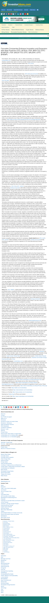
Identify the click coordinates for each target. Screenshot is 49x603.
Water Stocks (4, 475)
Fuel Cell (3, 569)
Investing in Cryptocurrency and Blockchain (11, 465)
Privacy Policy (4, 432)
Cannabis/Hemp (5, 565)
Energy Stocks (6, 530)
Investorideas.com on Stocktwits (8, 436)
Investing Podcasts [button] (29, 25)
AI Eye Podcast (4, 502)
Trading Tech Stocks (6, 474)
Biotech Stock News (5, 454)
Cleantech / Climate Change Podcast (10, 503)
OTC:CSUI (30, 63)
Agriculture (3, 555)
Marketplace (4, 516)
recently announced (14, 187)
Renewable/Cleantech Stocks (18, 32)
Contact (3, 415)
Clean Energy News (5, 459)
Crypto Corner (9, 356)
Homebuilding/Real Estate (7, 574)
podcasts (42, 351)
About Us (3, 414)
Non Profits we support (6, 417)
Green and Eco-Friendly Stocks (9, 535)
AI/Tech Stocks (6, 29)
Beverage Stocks (6, 523)
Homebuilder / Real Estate (8, 536)
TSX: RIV (14, 186)
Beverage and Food (5, 558)
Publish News (32, 9)
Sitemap (3, 430)
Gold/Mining (4, 572)
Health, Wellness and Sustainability (9, 575)
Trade (13, 27)
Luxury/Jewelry (4, 577)
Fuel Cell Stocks (6, 552)
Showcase (3, 420)
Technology (3, 588)
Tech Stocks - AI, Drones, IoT (8, 546)
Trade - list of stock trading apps (8, 488)
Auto (2, 557)
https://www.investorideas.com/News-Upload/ (26, 382)
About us (3, 9)
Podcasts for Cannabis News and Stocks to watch (13, 500)
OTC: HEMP (11, 289)
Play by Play (17, 356)
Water (2, 591)
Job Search (3, 490)
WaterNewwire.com (5, 481)
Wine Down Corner (5, 517)
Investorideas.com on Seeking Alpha (9, 435)
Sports (2, 586)
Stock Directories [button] (5, 27)
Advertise (26, 9)
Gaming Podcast (5, 508)
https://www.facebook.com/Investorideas (22, 390)
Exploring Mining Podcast (7, 505)
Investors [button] (10, 25)
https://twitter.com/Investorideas (19, 387)
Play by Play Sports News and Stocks (10, 514)
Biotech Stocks (6, 525)
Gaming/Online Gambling (7, 571)
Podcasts (3, 499)
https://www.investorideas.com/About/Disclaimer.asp (29, 379)
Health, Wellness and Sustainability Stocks (11, 537)
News (2, 485)
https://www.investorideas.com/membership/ (23, 396)
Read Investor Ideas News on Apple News (11, 433)
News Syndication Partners (7, 424)
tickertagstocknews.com (8, 384)
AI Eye (13, 359)
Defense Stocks (39, 29)
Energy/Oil (3, 568)
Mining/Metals (4, 578)
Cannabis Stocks (6, 528)
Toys (2, 589)
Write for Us (4, 418)
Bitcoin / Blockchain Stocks (8, 527)
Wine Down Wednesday (6, 509)
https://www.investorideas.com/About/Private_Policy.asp (33, 385)
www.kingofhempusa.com (35, 320)
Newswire (4, 25)
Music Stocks (4, 469)
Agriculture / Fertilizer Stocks (8, 521)
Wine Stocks (5, 549)
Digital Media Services (18, 9)
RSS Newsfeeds (5, 426)
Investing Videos (39, 25)
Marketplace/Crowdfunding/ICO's (9, 497)
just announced (34, 73)
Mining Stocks (5, 32)
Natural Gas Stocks (7, 541)
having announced (35, 299)
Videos (2, 511)
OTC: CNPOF (20, 186)
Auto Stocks (5, 522)
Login (2, 493)
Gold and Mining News (6, 463)
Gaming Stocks (6, 533)
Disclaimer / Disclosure (6, 423)
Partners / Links (4, 429)
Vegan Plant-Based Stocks (8, 547)
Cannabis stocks (5, 456)
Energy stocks (4, 462)
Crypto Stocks (29, 29)
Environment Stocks (7, 531)
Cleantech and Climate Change (39, 357)
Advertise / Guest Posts (6, 442)
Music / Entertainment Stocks (8, 540)
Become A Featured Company (8, 448)
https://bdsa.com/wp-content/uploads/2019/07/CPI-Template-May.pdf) (23, 119)
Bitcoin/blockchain (5, 563)
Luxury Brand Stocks (7, 538)
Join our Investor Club (6, 491)
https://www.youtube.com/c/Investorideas (22, 392)
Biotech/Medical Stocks (18, 29)
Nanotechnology (5, 583)
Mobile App (11, 394)
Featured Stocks (18, 25)
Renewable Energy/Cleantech (8, 584)
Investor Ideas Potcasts (40, 356)
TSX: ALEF (42, 238)
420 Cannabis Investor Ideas (8, 496)
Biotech (2, 562)
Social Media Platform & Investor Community (11, 512)
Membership (9, 9)
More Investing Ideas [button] (33, 32)
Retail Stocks (5, 543)
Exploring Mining (6, 359)
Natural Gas (4, 581)
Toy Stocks (5, 550)
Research (3, 486)
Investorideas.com (6, 60)
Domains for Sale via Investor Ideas (9, 421)
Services (3, 444)
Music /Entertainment (6, 580)
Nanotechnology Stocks (7, 542)
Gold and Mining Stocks (7, 534)
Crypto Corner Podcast (6, 506)
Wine (2, 592)
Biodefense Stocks (6, 524)
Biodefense (3, 560)
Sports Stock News (5, 472)
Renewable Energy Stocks (7, 471)
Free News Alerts (5, 494)
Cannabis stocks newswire (7, 457)
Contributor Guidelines (6, 427)
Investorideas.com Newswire (8, 468)
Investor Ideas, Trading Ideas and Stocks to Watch (13, 466)
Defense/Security (5, 566)
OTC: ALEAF (5, 239)
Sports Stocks (5, 544)
